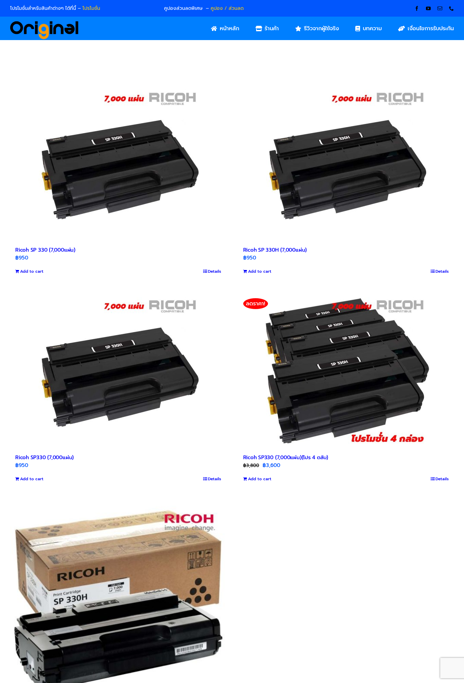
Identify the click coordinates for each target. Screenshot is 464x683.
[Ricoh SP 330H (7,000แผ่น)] (346, 161)
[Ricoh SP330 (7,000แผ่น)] (118, 369)
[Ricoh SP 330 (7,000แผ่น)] (118, 161)
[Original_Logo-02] (44, 23)
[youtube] (428, 8)
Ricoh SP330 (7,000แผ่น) (44, 457)
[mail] (440, 8)
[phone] (451, 8)
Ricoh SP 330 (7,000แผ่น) (45, 250)
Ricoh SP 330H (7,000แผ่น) (275, 250)
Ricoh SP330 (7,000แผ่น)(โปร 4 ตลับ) (285, 457)
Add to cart (31, 271)
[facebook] (416, 8)
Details (214, 271)
